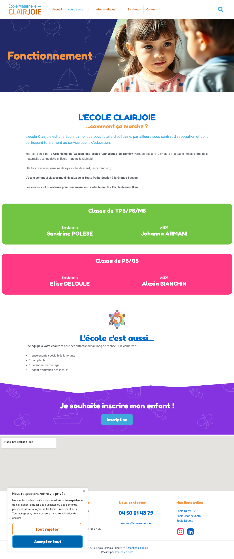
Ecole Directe (184, 520)
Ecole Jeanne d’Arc (188, 516)
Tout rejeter (47, 529)
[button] (84, 9)
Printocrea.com (124, 552)
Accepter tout (47, 541)
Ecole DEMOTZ (186, 511)
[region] (47, 520)
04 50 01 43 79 (136, 513)
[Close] (84, 491)
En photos (134, 9)
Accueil (57, 9)
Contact (151, 9)
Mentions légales (138, 547)
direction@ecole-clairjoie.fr (137, 523)
